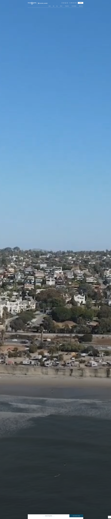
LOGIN (80, 2)
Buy (57, 6)
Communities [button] (74, 6)
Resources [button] (81, 6)
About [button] (61, 6)
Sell (53, 6)
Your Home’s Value (76, 515)
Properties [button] (67, 6)
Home (50, 6)
